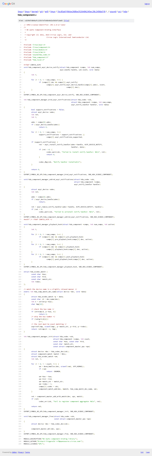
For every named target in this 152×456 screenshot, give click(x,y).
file (66, 21)
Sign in (147, 4)
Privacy (21, 452)
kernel (35, 11)
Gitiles (14, 452)
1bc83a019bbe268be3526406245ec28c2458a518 (81, 11)
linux (20, 11)
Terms (27, 452)
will (46, 11)
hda (125, 11)
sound (113, 11)
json (148, 452)
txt (142, 452)
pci (119, 11)
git (41, 11)
